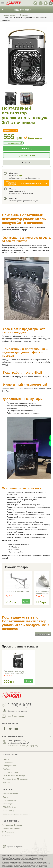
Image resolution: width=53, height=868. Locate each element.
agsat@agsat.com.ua (16, 716)
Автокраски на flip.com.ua (12, 825)
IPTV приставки (8, 831)
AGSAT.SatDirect (9, 807)
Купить (27, 148)
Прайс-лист (7, 769)
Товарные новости (10, 793)
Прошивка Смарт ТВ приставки (15, 779)
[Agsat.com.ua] (13, 3)
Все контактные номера (17, 711)
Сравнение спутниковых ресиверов (17, 813)
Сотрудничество (9, 765)
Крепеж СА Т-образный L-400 (17, 591)
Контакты (6, 782)
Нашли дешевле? (14, 143)
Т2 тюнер (5, 835)
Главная (6, 759)
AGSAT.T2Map (8, 810)
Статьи (5, 797)
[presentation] (4, 588)
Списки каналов (9, 800)
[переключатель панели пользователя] (45, 3)
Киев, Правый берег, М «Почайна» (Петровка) (18, 741)
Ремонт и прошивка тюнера (14, 775)
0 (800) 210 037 (19, 705)
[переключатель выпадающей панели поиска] (35, 3)
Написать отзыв (43, 634)
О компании (8, 762)
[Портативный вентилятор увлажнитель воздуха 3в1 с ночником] (26, 60)
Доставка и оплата (10, 772)
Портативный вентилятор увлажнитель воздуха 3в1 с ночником (15, 672)
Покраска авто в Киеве (11, 828)
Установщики (8, 803)
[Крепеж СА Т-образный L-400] (18, 581)
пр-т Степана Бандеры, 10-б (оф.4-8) (23, 745)
